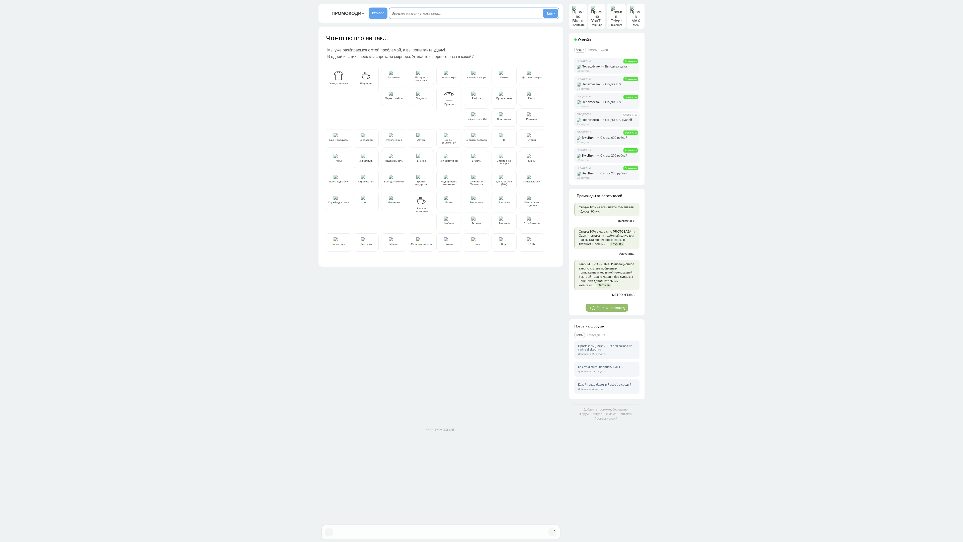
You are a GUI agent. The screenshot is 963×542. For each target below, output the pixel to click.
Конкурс (596, 414)
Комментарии (598, 49)
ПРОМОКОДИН (348, 13)
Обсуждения (596, 335)
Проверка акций (605, 418)
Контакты (625, 414)
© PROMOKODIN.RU (440, 430)
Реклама (610, 414)
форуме (597, 326)
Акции (580, 49)
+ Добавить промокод (607, 308)
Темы (579, 335)
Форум (584, 414)
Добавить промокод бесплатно (606, 409)
